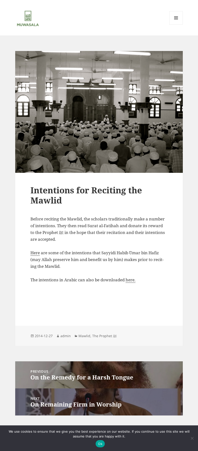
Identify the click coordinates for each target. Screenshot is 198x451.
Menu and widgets (176, 24)
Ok (100, 444)
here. (130, 280)
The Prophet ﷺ (104, 336)
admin (65, 336)
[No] (192, 438)
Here (35, 252)
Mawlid (84, 336)
